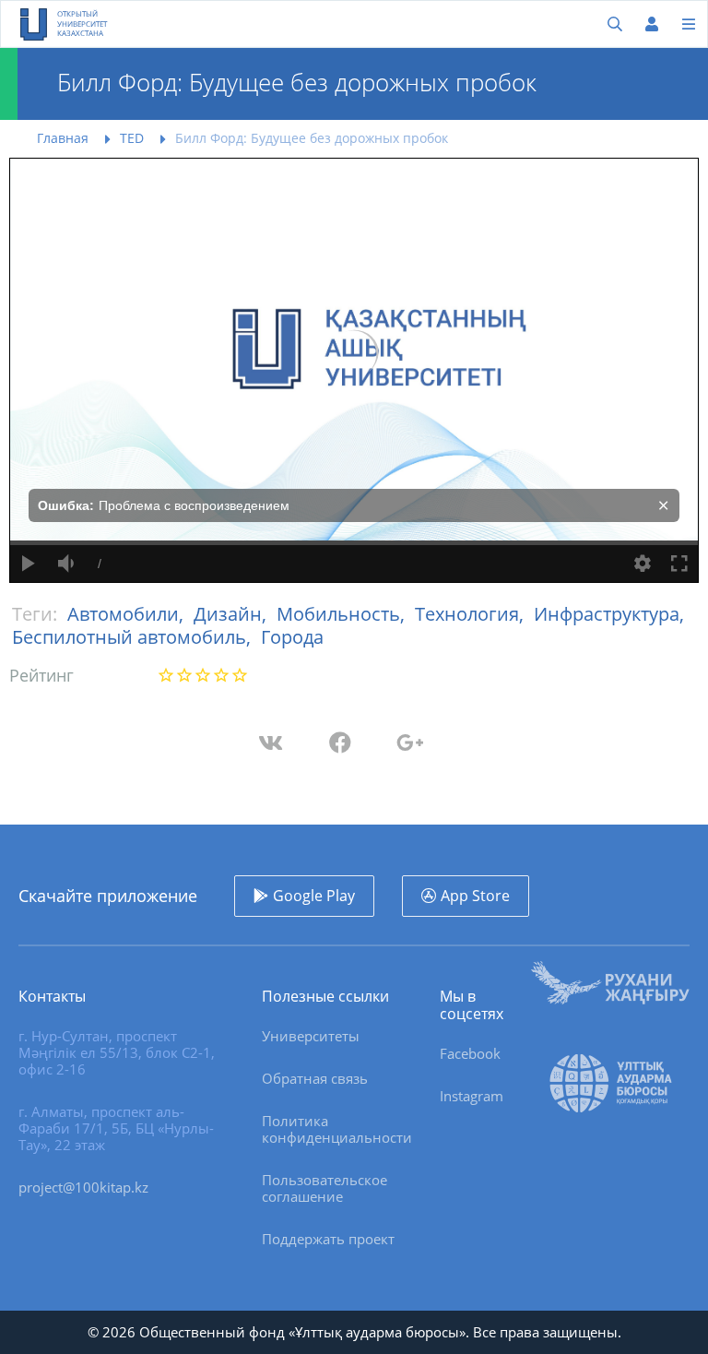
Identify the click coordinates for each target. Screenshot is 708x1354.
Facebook (470, 1053)
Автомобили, (127, 613)
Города (292, 636)
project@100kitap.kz (83, 1187)
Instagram (471, 1096)
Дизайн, (232, 613)
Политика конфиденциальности (337, 1128)
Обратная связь (315, 1078)
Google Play (314, 895)
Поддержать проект (328, 1238)
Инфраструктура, (609, 613)
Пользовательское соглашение (324, 1188)
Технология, (471, 613)
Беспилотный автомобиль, (133, 636)
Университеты (311, 1036)
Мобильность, (343, 613)
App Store (475, 895)
